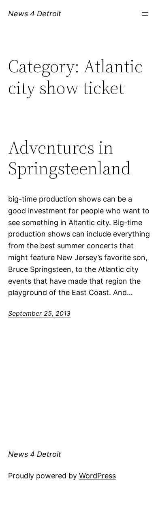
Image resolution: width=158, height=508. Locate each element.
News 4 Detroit (34, 13)
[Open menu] (145, 14)
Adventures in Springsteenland (69, 157)
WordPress (97, 475)
